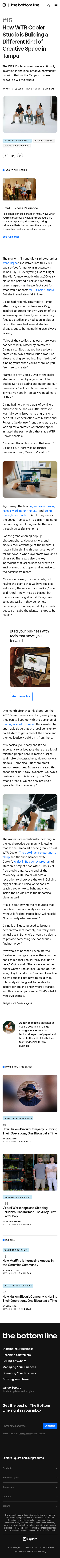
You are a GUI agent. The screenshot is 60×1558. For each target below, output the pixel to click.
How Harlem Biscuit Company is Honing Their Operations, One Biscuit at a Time (30, 1129)
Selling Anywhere (14, 1361)
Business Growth (43, 141)
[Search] (48, 5)
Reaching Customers (16, 1250)
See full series (11, 236)
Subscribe (50, 1425)
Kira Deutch (13, 1270)
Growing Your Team (16, 1379)
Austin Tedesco (14, 89)
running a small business (18, 724)
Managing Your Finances (19, 1367)
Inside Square (12, 1387)
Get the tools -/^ (21, 696)
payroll (47, 1034)
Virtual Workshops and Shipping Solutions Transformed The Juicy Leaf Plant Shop (29, 1210)
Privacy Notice (30, 1547)
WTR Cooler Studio (41, 290)
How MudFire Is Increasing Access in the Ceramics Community (28, 1261)
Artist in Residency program (32, 861)
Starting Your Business (17, 141)
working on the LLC (24, 510)
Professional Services (17, 146)
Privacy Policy (25, 1433)
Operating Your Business (18, 1118)
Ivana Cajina (10, 263)
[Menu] (56, 5)
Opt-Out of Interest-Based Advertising (30, 1551)
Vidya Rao (11, 1139)
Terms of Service (47, 1547)
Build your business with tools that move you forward (29, 636)
